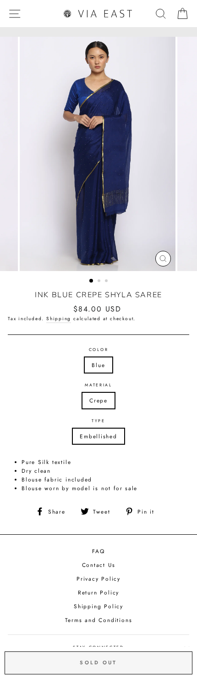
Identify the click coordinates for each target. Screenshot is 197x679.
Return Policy (98, 592)
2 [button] (100, 281)
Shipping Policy (98, 606)
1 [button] (91, 281)
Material (98, 385)
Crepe (98, 400)
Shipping (58, 318)
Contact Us (98, 565)
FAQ (98, 551)
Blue (98, 365)
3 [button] (107, 281)
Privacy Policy (98, 579)
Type (98, 421)
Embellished (98, 436)
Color (98, 349)
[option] (98, 154)
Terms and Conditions (98, 620)
